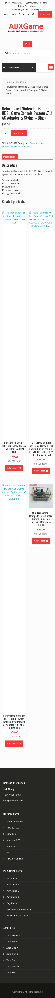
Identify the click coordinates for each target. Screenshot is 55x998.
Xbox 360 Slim (13, 966)
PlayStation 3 (12, 890)
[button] (51, 67)
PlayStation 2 (12, 896)
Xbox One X (12, 947)
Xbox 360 (11, 972)
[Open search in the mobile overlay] (27, 53)
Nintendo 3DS (13, 846)
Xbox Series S (13, 935)
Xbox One (11, 960)
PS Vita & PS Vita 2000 (17, 915)
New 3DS (11, 833)
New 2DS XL (12, 827)
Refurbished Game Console (15, 146)
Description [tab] (9, 156)
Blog (14, 14)
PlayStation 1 (12, 903)
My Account (45, 14)
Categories (13, 67)
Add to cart (18, 133)
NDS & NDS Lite (14, 858)
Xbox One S (12, 953)
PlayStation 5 (12, 878)
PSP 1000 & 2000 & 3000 (18, 909)
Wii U (8, 852)
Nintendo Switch (14, 821)
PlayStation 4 (12, 884)
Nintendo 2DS (13, 840)
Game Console (37, 143)
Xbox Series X (13, 941)
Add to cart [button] (12, 467)
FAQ (6, 14)
